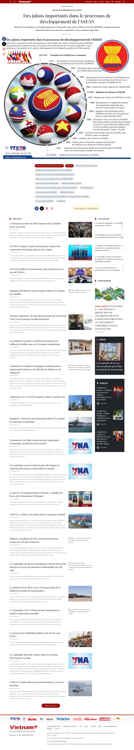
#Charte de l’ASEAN (66, 192)
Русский (117, 1)
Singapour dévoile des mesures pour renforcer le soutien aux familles (37, 292)
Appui (86, 726)
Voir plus (17, 219)
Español (107, 2)
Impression (4, 49)
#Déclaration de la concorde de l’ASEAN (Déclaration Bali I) (55, 174)
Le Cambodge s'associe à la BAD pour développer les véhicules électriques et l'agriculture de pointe (35, 467)
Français (101, 2)
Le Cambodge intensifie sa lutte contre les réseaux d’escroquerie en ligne (34, 656)
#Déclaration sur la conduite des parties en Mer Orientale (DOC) (56, 188)
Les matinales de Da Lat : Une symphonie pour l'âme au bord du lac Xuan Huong (109, 366)
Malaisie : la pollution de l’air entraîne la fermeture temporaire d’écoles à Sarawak (34, 540)
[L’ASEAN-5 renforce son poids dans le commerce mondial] (80, 521)
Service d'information (110, 726)
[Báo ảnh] (104, 719)
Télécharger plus (51, 705)
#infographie (61, 201)
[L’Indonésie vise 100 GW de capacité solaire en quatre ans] (80, 403)
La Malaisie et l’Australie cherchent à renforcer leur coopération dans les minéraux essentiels (108, 248)
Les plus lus (103, 219)
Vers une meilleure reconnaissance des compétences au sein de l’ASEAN (36, 270)
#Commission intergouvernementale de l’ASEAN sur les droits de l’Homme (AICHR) (62, 197)
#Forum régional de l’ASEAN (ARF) (47, 183)
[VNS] (63, 719)
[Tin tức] (32, 719)
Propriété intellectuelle (54, 726)
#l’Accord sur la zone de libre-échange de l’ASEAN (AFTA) (54, 179)
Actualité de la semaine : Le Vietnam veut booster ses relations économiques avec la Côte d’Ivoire (104, 394)
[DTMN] (90, 719)
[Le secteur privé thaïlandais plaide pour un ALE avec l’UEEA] (80, 639)
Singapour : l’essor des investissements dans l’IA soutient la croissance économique (37, 420)
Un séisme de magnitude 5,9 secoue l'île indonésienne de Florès (109, 224)
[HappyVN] (118, 719)
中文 (112, 1)
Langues (93, 726)
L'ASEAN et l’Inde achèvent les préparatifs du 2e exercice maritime (37, 684)
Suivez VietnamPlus (81, 208)
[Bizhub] (50, 719)
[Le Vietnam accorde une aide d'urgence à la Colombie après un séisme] (80, 230)
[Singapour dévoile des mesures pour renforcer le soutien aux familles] (80, 297)
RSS (80, 726)
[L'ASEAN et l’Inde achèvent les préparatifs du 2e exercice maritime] (80, 688)
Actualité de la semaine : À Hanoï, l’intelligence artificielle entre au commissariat (103, 415)
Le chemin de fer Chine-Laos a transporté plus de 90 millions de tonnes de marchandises (35, 589)
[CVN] (77, 719)
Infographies (104, 281)
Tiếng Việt (89, 2)
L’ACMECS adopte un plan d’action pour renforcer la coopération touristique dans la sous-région (35, 248)
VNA (99, 726)
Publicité (49, 729)
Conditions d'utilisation (70, 726)
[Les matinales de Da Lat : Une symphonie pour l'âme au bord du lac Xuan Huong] (109, 352)
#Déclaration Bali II (87, 188)
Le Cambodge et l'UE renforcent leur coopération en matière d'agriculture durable (35, 612)
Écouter (103, 403)
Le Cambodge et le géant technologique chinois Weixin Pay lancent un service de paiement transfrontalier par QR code (38, 567)
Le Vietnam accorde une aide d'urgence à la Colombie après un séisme (35, 225)
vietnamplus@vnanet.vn (59, 741)
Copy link (4, 54)
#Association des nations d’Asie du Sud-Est (49, 166)
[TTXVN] (15, 719)
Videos (102, 339)
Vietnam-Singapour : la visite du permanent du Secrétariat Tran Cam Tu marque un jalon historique (38, 317)
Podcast (104, 383)
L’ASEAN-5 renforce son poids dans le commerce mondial (37, 514)
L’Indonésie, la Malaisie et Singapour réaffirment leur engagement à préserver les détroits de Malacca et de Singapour (35, 369)
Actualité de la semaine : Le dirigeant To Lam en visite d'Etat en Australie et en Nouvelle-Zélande (103, 438)
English (95, 2)
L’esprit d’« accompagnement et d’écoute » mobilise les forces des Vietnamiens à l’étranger (36, 494)
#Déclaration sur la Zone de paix (86, 166)
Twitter (4, 44)
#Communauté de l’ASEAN (44, 201)
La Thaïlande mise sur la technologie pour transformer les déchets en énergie (109, 236)
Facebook (4, 39)
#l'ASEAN (69, 166)
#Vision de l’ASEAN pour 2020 (71, 183)
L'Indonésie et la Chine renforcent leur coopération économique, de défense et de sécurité (34, 442)
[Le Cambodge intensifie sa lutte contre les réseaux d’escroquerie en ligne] (80, 661)
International (67, 6)
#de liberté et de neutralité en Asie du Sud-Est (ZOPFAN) (53, 170)
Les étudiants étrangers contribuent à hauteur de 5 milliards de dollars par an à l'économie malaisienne (35, 342)
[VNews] (24, 719)
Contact (56, 729)
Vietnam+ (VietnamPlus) (25, 1)
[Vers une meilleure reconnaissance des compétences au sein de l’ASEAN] (80, 275)
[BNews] (41, 719)
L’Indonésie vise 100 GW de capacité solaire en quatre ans (37, 396)
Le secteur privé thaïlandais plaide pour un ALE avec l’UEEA (35, 634)
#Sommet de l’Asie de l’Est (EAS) (46, 192)
